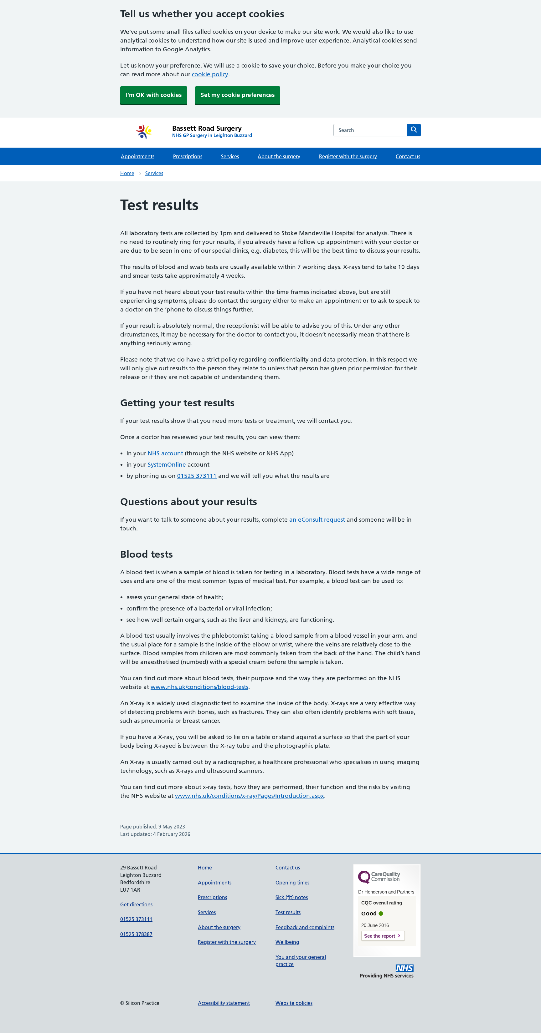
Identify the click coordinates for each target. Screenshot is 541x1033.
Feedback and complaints (305, 927)
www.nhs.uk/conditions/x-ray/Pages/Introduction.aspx (249, 795)
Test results (288, 912)
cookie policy (210, 74)
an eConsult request (317, 519)
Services (230, 156)
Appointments (137, 156)
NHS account (165, 453)
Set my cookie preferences (238, 95)
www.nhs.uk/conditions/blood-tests (199, 687)
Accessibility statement (224, 1003)
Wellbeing (287, 942)
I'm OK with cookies (154, 95)
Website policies (294, 1003)
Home (127, 173)
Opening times (292, 882)
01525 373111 (197, 475)
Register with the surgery (348, 156)
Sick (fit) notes (292, 897)
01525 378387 (136, 934)
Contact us (408, 156)
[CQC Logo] (379, 882)
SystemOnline (167, 464)
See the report (379, 936)
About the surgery (279, 156)
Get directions (136, 904)
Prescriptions (187, 156)
